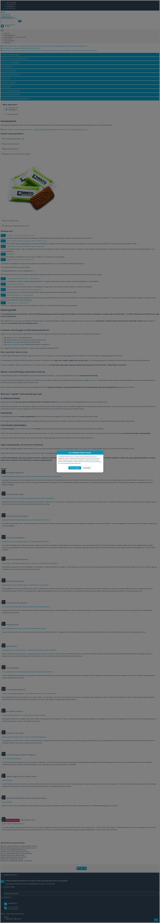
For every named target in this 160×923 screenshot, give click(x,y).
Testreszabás (86, 468)
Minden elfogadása (75, 468)
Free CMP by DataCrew (97, 471)
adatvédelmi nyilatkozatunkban (93, 461)
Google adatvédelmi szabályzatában (69, 463)
